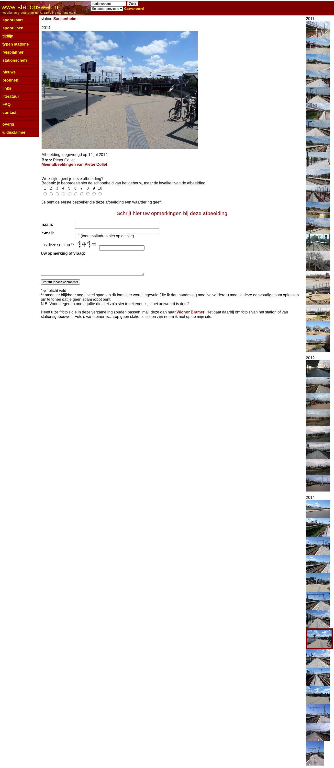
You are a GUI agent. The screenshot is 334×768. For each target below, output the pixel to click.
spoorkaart (12, 20)
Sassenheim (64, 19)
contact (9, 112)
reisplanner (12, 52)
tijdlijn (7, 36)
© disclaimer (13, 132)
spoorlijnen (12, 28)
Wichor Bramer (190, 312)
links (6, 88)
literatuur (10, 96)
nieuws (9, 72)
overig (8, 124)
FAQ (6, 104)
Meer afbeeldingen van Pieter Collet (74, 164)
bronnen (10, 80)
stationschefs (15, 60)
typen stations (15, 44)
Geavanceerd (134, 9)
